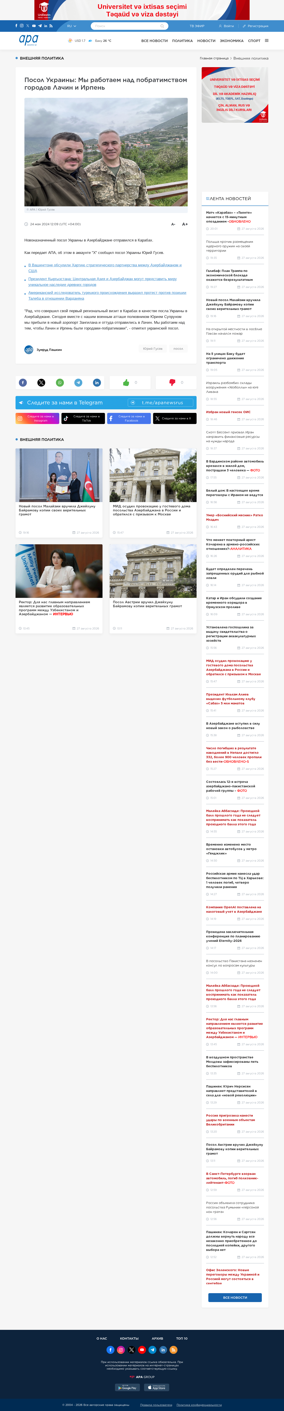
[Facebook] (16, 26)
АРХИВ (157, 1338)
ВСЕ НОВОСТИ (154, 41)
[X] (28, 26)
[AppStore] (156, 1388)
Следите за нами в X (176, 418)
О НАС (102, 1338)
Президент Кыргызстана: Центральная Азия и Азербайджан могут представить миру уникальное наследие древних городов (102, 282)
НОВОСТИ (206, 41)
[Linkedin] (45, 26)
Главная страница (214, 58)
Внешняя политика (250, 58)
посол (178, 348)
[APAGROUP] (142, 1377)
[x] (132, 1350)
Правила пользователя (156, 1405)
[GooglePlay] (127, 1388)
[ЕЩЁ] (264, 40)
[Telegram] (40, 26)
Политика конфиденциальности (199, 1405)
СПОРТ (254, 41)
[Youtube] (34, 26)
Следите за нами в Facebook (131, 418)
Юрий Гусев (152, 348)
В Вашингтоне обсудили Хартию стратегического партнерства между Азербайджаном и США (105, 268)
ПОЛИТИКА (182, 41)
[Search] (162, 26)
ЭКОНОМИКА (232, 41)
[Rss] (51, 26)
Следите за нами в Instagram (41, 418)
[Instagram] (22, 26)
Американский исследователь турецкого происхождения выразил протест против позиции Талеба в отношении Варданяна (107, 296)
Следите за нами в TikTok (86, 418)
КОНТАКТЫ (129, 1338)
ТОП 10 (181, 1338)
